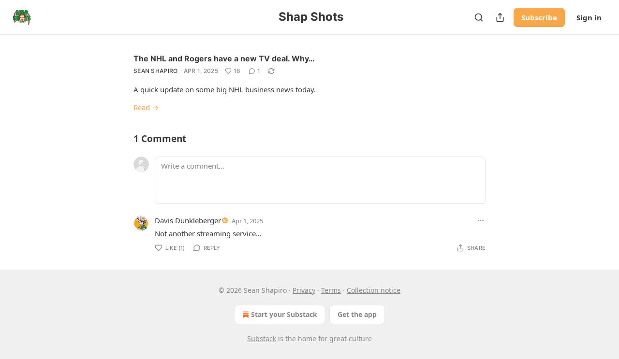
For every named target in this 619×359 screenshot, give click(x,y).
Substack (261, 338)
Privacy (304, 290)
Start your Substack (284, 314)
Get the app (357, 314)
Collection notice (373, 290)
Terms (331, 290)
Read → (146, 107)
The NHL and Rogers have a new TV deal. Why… (224, 58)
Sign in (589, 17)
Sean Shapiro (155, 70)
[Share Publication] (500, 17)
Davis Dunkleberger (188, 220)
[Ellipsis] (480, 220)
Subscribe (539, 17)
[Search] (478, 17)
